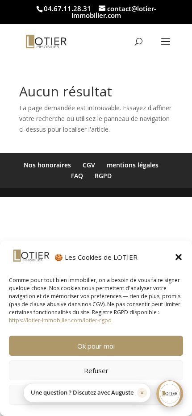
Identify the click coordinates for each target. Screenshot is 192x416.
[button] (178, 257)
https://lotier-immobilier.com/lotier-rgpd (60, 320)
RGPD (103, 175)
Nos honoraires (47, 165)
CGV (89, 165)
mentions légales (133, 165)
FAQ (77, 175)
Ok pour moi (96, 345)
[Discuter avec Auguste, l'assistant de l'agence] (169, 393)
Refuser (96, 370)
